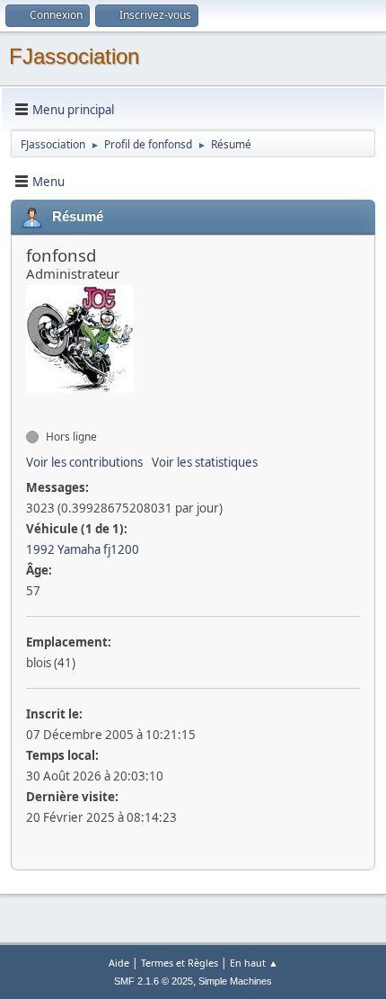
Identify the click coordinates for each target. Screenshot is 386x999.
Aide (119, 962)
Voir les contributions (84, 462)
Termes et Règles (179, 962)
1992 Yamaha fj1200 (82, 549)
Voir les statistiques (205, 462)
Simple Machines (235, 981)
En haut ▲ (254, 962)
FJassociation (74, 56)
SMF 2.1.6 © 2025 (153, 981)
